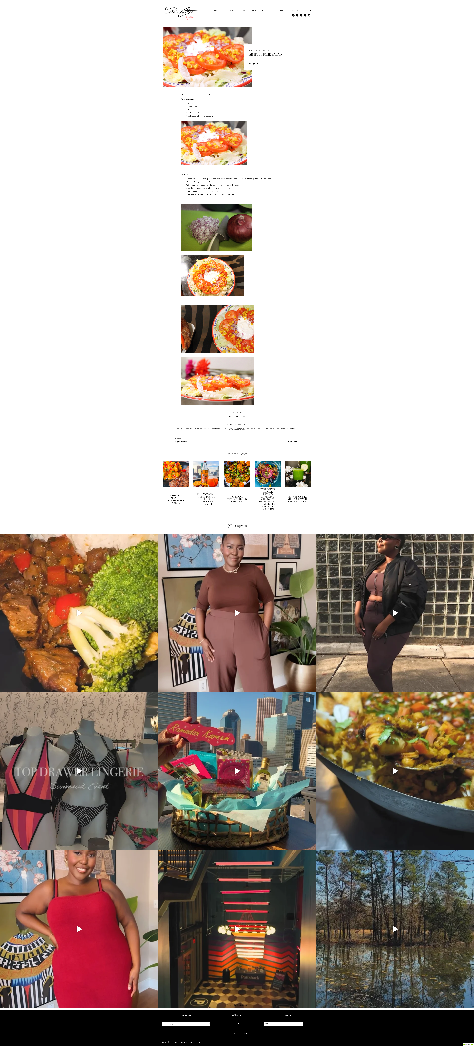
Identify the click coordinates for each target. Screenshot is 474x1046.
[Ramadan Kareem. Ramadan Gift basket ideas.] (237, 771)
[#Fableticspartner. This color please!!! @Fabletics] (395, 613)
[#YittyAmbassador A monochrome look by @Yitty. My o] (237, 613)
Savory (245, 424)
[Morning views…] (395, 929)
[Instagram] (232, 1023)
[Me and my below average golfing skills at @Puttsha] (237, 929)
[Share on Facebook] (258, 64)
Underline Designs (196, 1042)
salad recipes (246, 428)
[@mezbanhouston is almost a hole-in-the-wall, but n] (395, 771)
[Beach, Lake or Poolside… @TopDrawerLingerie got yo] (79, 771)
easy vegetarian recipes (191, 428)
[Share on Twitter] (255, 64)
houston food (209, 428)
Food (256, 50)
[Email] (238, 1023)
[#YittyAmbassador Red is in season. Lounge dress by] (79, 929)
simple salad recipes (282, 428)
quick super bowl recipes (227, 428)
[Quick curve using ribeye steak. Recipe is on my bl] (79, 613)
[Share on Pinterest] (251, 64)
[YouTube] (241, 1023)
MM (250, 50)
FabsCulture (178, 1042)
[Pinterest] (235, 1023)
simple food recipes (263, 428)
